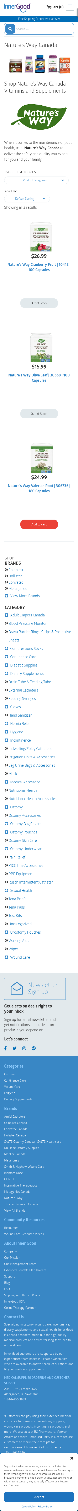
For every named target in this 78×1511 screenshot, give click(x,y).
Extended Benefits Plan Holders (25, 1270)
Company (10, 1251)
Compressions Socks (26, 648)
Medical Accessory (25, 781)
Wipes (14, 948)
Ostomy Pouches (23, 831)
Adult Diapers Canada (27, 614)
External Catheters (23, 690)
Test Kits (15, 915)
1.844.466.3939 (14, 1452)
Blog (7, 1282)
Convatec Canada (15, 1129)
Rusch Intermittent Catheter (31, 882)
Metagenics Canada (17, 1191)
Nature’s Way (13, 1198)
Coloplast (16, 569)
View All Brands (14, 1210)
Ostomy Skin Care (23, 840)
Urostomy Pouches (25, 932)
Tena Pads (17, 907)
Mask (13, 773)
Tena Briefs (17, 898)
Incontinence (20, 740)
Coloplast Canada (15, 1123)
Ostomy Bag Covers (25, 823)
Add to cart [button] (39, 524)
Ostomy (16, 806)
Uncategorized (20, 923)
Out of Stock (39, 303)
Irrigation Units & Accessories (32, 756)
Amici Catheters (15, 1116)
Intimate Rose (13, 1173)
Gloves (15, 706)
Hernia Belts (20, 723)
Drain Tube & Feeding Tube (30, 681)
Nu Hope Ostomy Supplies (21, 1148)
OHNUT (9, 1179)
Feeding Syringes (22, 698)
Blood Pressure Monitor (28, 623)
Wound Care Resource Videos (24, 1234)
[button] (72, 1458)
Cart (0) (57, 7)
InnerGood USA (14, 1301)
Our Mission (12, 1257)
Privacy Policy (45, 1506)
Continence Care (23, 656)
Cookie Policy (29, 1506)
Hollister (15, 575)
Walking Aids (19, 940)
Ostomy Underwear (26, 848)
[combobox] (39, 29)
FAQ (7, 1289)
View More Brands (25, 595)
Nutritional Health (23, 790)
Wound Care (20, 957)
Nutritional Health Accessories (33, 798)
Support (9, 1276)
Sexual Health (21, 890)
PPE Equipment (21, 873)
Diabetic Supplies (23, 665)
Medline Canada (15, 1154)
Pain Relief (17, 857)
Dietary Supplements (27, 673)
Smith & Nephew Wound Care (24, 1166)
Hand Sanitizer (20, 715)
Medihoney (11, 1160)
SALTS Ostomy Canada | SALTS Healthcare (32, 1141)
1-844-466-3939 (15, 1399)
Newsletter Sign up (43, 989)
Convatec (16, 582)
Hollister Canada (15, 1135)
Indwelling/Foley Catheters (30, 748)
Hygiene (16, 731)
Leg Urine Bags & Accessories (32, 765)
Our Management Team (20, 1264)
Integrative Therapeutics (20, 1185)
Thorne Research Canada (21, 1204)
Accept (39, 1497)
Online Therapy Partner (20, 1307)
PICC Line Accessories (26, 865)
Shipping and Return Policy (22, 1295)
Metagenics (18, 588)
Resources (11, 1228)
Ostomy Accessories (25, 815)
